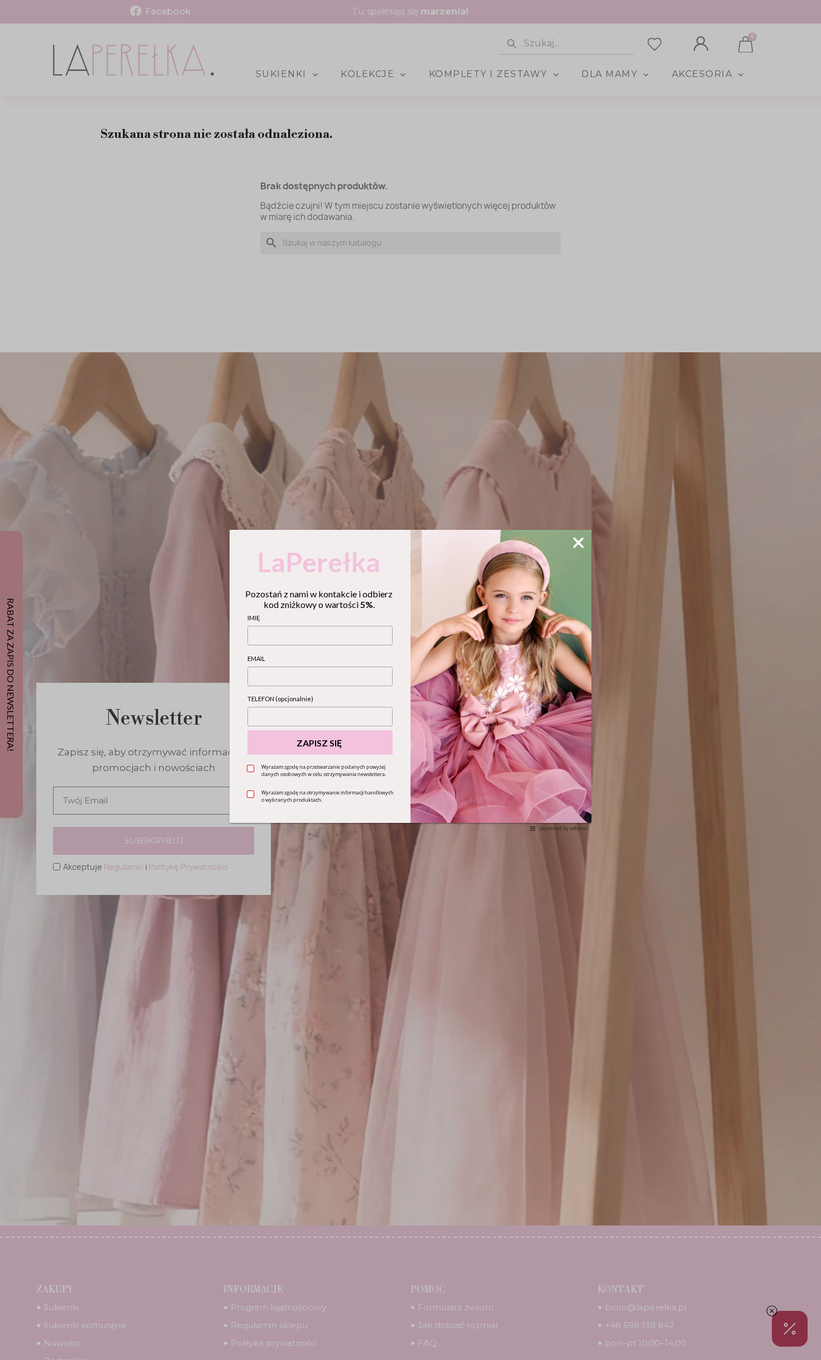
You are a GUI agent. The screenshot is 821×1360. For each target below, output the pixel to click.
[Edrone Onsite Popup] (410, 680)
